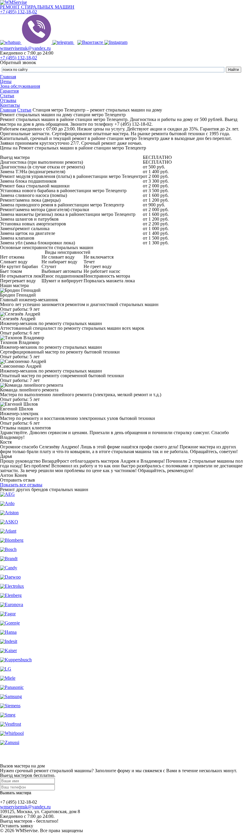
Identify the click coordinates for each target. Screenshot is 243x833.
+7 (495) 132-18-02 (18, 11)
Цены (6, 81)
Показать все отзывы (21, 484)
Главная (8, 76)
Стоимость (157, 152)
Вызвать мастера (15, 793)
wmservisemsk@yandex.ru (25, 48)
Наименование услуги (71, 152)
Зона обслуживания (20, 86)
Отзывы (8, 100)
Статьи (7, 95)
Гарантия (9, 90)
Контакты (10, 105)
